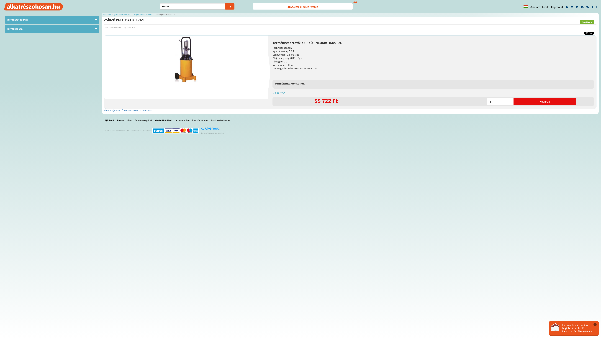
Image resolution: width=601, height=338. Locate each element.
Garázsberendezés (122, 14)
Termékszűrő (15, 28)
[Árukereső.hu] (209, 129)
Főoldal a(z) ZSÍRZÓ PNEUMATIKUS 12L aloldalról (128, 110)
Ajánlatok (109, 120)
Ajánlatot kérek (539, 6)
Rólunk (120, 120)
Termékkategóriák (17, 19)
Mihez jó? (277, 92)
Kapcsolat (557, 6)
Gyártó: (127, 27)
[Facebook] (592, 7)
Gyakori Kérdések (164, 120)
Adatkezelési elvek (220, 120)
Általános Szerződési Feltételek (191, 120)
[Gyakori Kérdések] (582, 7)
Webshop (107, 14)
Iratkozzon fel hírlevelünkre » (577, 331)
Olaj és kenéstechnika (143, 14)
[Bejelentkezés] (356, 1)
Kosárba (545, 101)
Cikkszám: (108, 27)
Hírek (129, 120)
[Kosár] (571, 7)
